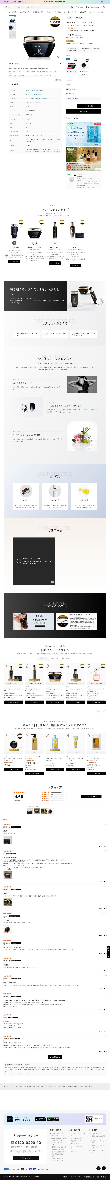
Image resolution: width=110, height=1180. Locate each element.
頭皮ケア (79, 25)
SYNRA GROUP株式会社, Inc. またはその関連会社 (25, 1176)
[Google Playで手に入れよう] (53, 1119)
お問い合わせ (22, 2)
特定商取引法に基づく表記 (91, 1177)
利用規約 (6, 2)
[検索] (72, 7)
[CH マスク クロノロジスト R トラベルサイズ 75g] (83, 63)
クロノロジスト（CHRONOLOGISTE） (36, 98)
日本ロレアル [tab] (54, 658)
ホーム (6, 1086)
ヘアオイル (75, 248)
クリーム (73, 25)
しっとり (84, 25)
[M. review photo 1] (7, 875)
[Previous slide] (98, 711)
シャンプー (14, 247)
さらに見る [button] (8, 869)
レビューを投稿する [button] (91, 796)
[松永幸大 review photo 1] (7, 929)
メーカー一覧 (13, 1086)
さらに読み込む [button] (55, 1057)
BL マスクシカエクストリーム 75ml (85, 187)
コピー (85, 43)
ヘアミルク (55, 248)
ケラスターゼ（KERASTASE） (34, 94)
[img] (7, 824)
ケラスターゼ (81, 182)
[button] (71, 28)
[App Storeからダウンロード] (40, 1119)
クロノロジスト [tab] (66, 658)
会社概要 (13, 2)
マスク (27, 119)
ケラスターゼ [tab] (43, 658)
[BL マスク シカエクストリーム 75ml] (71, 178)
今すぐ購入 (83, 111)
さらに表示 (57, 151)
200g (68, 84)
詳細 (64, 1)
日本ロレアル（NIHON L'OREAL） (35, 90)
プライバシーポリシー (76, 1177)
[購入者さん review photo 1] (7, 840)
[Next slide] (104, 711)
